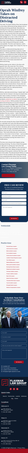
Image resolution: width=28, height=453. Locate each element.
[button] (25, 2)
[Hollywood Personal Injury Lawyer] (6, 2)
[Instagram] (14, 389)
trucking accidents (5, 101)
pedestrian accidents (11, 99)
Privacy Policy (21, 448)
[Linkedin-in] (17, 389)
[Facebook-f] (11, 389)
